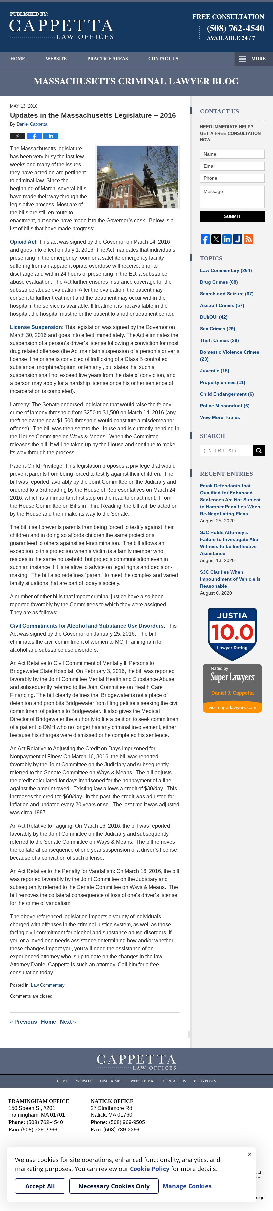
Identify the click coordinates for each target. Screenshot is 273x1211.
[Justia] (237, 239)
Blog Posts (205, 1081)
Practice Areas (107, 58)
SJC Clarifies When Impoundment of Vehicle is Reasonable (230, 579)
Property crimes (222, 382)
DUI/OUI (214, 317)
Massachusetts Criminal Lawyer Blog (61, 26)
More (258, 58)
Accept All (40, 1186)
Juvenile (214, 370)
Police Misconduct (225, 405)
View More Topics (220, 417)
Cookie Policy (149, 1169)
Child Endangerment (227, 394)
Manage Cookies (187, 1186)
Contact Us (163, 58)
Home (17, 58)
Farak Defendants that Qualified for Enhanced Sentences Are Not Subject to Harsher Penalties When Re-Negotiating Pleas (230, 499)
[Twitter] (216, 239)
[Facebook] (205, 239)
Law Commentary (48, 985)
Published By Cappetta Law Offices (228, 27)
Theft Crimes (219, 340)
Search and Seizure (227, 293)
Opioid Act (23, 242)
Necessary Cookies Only (114, 1186)
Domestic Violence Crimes (229, 355)
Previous (23, 1022)
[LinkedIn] (227, 239)
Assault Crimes (222, 305)
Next (68, 1022)
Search (259, 450)
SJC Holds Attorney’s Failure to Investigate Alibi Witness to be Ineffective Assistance (230, 543)
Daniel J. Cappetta (232, 692)
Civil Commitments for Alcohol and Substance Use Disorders (87, 626)
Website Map (143, 1081)
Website (56, 58)
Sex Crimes (217, 328)
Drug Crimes (219, 282)
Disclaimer (111, 1081)
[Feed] (248, 239)
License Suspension (36, 327)
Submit (232, 216)
